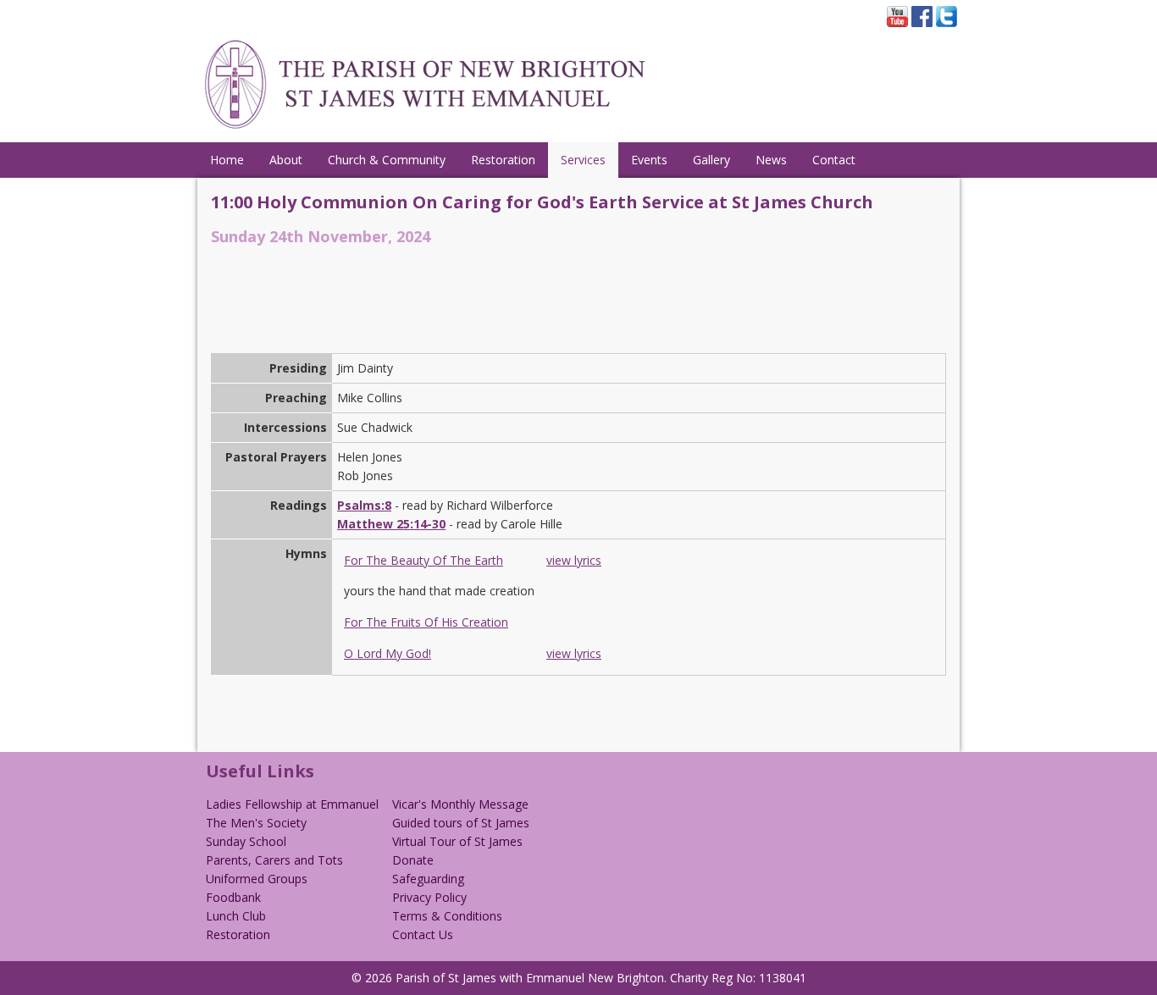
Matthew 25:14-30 (391, 524)
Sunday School (246, 841)
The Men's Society (256, 823)
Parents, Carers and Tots (274, 860)
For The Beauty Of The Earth (423, 560)
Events (649, 160)
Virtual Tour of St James (457, 841)
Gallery (711, 160)
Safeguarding (428, 879)
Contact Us (422, 934)
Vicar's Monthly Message (460, 804)
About (285, 160)
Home (227, 160)
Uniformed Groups (256, 879)
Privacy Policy (429, 897)
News (771, 160)
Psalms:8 (364, 505)
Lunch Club (236, 916)
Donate (413, 860)
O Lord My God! (387, 653)
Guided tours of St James (460, 823)
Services (583, 160)
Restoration (503, 160)
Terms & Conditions (447, 916)
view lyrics (573, 560)
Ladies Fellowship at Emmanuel (292, 804)
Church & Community (387, 160)
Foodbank (233, 897)
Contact (833, 160)
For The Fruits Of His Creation (426, 622)
